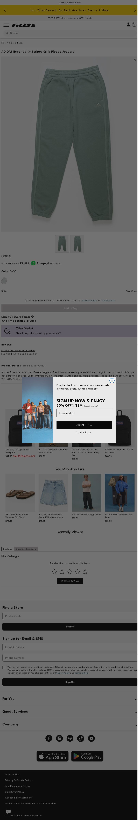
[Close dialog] (112, 380)
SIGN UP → (84, 425)
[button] (137, 429)
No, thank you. (83, 432)
